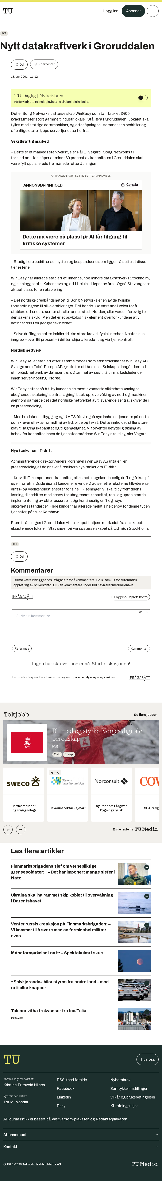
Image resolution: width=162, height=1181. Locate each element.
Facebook (65, 1088)
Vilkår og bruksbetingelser (132, 1097)
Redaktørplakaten (111, 1119)
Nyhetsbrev (120, 1080)
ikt (4, 33)
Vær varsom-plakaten (70, 1119)
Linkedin (64, 1097)
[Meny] (153, 11)
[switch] (143, 97)
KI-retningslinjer (124, 1106)
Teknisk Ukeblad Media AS (41, 1164)
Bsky (61, 1106)
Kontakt (10, 1147)
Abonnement (15, 1135)
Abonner (133, 11)
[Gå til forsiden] (8, 11)
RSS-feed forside (72, 1080)
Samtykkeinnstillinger (128, 1088)
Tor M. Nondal (15, 1102)
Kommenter (46, 64)
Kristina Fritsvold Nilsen (24, 1085)
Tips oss (147, 1059)
